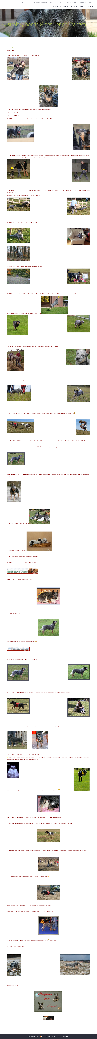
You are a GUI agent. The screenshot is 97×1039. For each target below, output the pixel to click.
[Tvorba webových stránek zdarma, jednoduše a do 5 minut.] (41, 1036)
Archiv (91, 3)
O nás (27, 3)
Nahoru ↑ (66, 1036)
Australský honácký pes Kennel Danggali (45, 24)
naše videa (73, 6)
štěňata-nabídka (72, 3)
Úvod (21, 3)
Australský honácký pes (40, 3)
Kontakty (90, 6)
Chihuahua (53, 3)
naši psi (62, 3)
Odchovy (83, 3)
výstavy (55, 6)
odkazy (81, 6)
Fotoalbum (64, 6)
